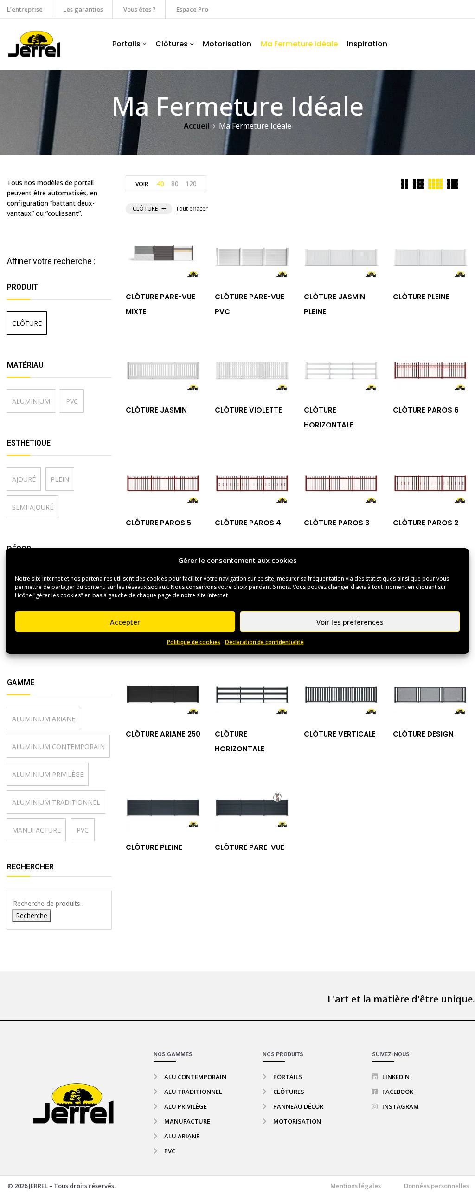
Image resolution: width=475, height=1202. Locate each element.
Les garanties (83, 9)
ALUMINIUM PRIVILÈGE (47, 774)
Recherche (31, 915)
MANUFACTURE (36, 830)
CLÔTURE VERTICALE (340, 734)
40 (160, 183)
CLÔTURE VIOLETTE (248, 410)
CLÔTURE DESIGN (423, 734)
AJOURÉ (24, 479)
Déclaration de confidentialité (264, 642)
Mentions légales (355, 1186)
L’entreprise (25, 9)
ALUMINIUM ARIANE (43, 718)
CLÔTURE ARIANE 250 (163, 734)
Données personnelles (436, 1186)
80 (175, 183)
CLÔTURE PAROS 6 (426, 410)
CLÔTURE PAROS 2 (425, 523)
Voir (141, 184)
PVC (72, 401)
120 (191, 183)
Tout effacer (192, 209)
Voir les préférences (350, 621)
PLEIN (60, 479)
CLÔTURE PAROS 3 (336, 523)
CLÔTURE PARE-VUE (249, 847)
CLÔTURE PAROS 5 (158, 523)
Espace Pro (192, 9)
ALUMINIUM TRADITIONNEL (56, 802)
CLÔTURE (27, 323)
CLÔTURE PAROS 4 (248, 523)
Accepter (125, 621)
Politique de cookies (193, 642)
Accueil (196, 126)
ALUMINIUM (31, 401)
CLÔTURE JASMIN (156, 410)
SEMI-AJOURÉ (32, 507)
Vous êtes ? (139, 9)
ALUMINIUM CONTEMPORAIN (58, 746)
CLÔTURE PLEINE (421, 297)
